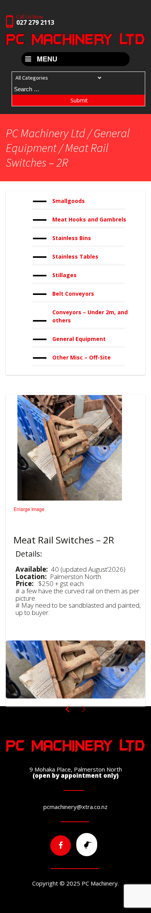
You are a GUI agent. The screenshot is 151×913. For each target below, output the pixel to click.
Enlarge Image (29, 509)
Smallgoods (68, 200)
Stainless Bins (71, 238)
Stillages (64, 275)
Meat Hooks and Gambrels (89, 219)
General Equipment (79, 338)
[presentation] (84, 712)
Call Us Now (35, 20)
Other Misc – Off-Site (81, 357)
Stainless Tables (75, 256)
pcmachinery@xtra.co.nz (75, 807)
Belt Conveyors (73, 293)
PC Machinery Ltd (45, 133)
